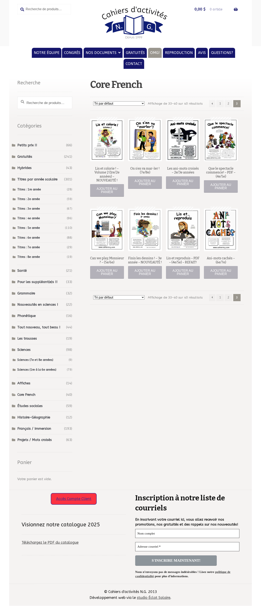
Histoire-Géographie (33, 417)
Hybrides (24, 168)
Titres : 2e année (28, 199)
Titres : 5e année (28, 228)
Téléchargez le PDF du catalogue (50, 542)
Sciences (24, 350)
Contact (134, 64)
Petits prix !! (27, 145)
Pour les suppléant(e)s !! (37, 282)
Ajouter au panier (107, 190)
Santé (22, 271)
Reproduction (179, 52)
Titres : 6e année (28, 237)
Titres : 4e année (28, 218)
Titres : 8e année (28, 257)
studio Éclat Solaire (153, 597)
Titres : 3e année (28, 208)
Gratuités (135, 52)
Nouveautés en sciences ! (37, 304)
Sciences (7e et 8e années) (35, 360)
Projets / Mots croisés (34, 440)
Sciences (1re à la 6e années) (36, 369)
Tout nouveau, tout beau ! (38, 327)
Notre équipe (46, 52)
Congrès (72, 52)
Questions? (222, 52)
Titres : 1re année (29, 189)
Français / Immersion (34, 429)
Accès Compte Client (73, 499)
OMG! (155, 52)
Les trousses (27, 338)
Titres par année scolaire (37, 179)
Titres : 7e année (28, 247)
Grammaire (26, 293)
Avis (202, 52)
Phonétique (26, 316)
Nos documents (101, 52)
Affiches (23, 383)
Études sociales (30, 406)
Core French (26, 395)
